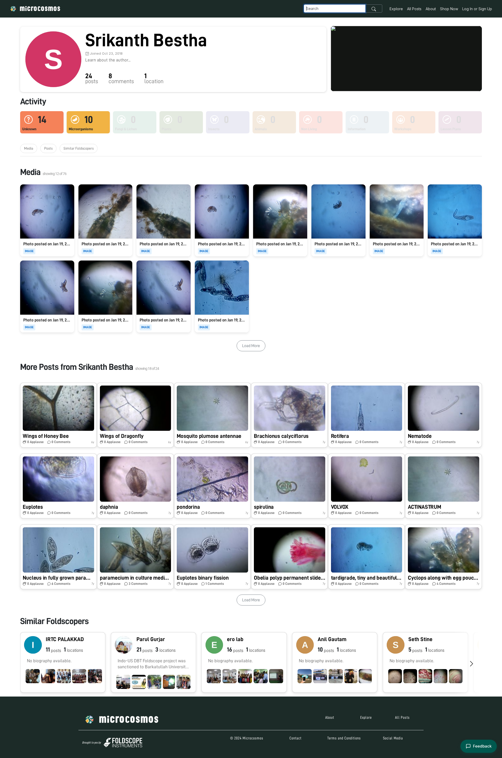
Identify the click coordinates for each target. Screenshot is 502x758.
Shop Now (449, 9)
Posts (48, 148)
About (431, 9)
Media (28, 148)
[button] (58, 415)
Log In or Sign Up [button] (477, 9)
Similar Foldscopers (79, 148)
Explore (396, 9)
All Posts (414, 9)
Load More (251, 346)
